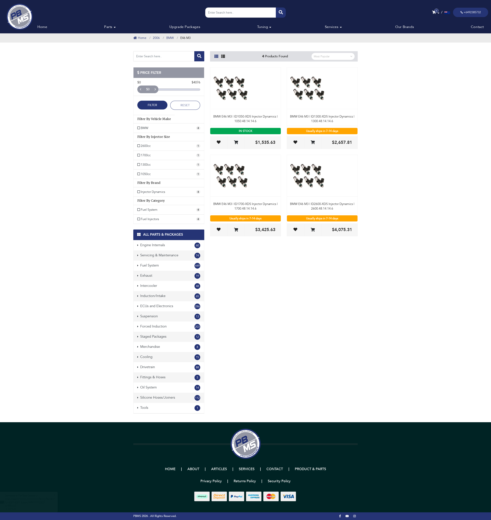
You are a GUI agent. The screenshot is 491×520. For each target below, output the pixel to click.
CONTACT (274, 469)
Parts (108, 27)
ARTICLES (219, 469)
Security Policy (279, 481)
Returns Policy (245, 481)
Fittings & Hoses (168, 377)
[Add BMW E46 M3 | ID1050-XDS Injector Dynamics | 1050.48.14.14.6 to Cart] (236, 142)
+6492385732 (472, 12)
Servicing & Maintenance (169, 255)
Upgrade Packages (184, 27)
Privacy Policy (211, 481)
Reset (185, 105)
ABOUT (193, 469)
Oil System (169, 387)
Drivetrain (169, 367)
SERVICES (247, 469)
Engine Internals (169, 245)
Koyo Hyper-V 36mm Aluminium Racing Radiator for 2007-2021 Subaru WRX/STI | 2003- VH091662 (29, 502)
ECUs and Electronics (169, 306)
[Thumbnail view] (216, 56)
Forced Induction (169, 326)
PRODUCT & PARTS (310, 469)
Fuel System (169, 265)
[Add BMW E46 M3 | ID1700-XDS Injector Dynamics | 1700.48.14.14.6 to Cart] (236, 230)
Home (42, 27)
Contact (477, 27)
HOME (170, 469)
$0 (148, 89)
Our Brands (404, 27)
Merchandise (168, 346)
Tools (168, 407)
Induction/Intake (169, 296)
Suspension (169, 316)
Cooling (169, 357)
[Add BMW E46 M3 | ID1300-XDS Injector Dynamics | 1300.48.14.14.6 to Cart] (313, 142)
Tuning (262, 27)
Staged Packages (169, 336)
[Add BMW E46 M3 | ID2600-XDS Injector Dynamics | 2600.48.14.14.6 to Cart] (313, 230)
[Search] (281, 12)
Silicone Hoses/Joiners (169, 397)
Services (332, 27)
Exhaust (169, 275)
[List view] (223, 56)
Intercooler (169, 285)
